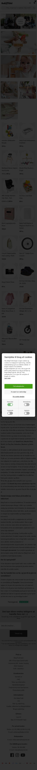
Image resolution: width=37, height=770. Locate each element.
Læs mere (7, 378)
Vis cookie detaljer (18, 396)
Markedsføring (26, 401)
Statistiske (26, 410)
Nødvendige (10, 401)
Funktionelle (10, 410)
